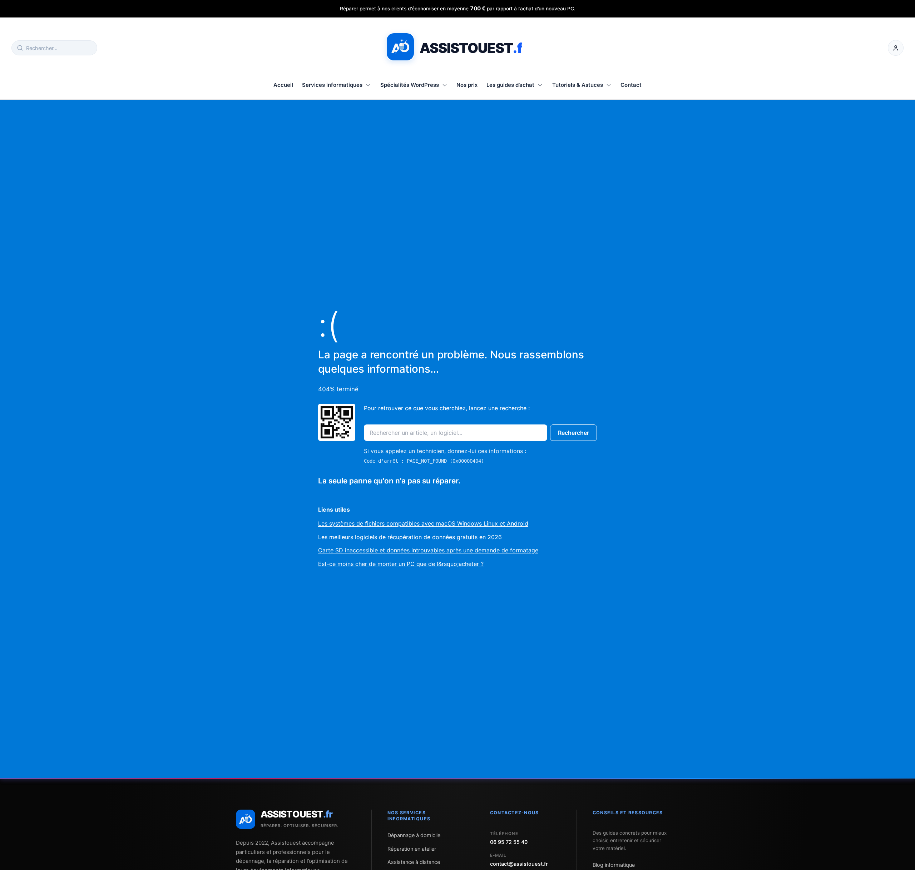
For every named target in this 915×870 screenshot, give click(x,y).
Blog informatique (614, 865)
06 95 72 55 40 (509, 842)
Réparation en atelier (411, 849)
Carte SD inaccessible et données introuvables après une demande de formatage (428, 550)
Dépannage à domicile (413, 835)
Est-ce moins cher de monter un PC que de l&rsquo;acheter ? (401, 563)
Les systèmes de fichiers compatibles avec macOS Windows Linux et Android (423, 523)
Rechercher (573, 432)
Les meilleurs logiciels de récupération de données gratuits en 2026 (410, 537)
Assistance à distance (413, 862)
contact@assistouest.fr (519, 864)
